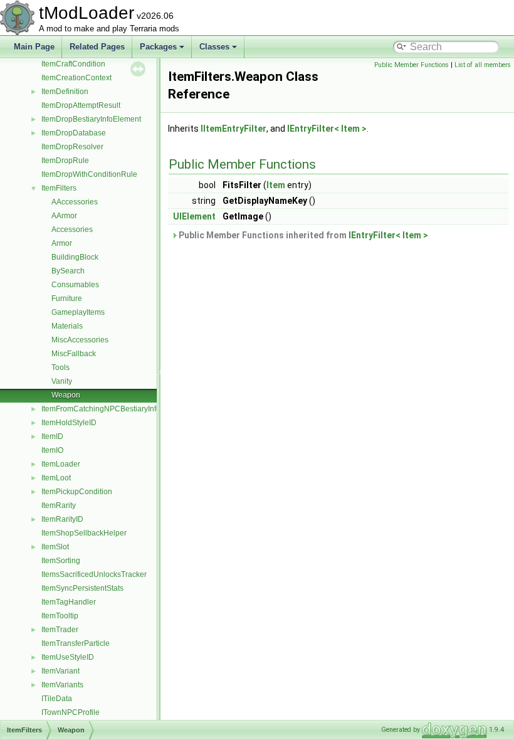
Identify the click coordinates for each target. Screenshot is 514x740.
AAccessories (74, 202)
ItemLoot (56, 477)
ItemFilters (58, 188)
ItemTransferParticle (75, 643)
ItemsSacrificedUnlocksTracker (94, 574)
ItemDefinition (64, 91)
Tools (60, 367)
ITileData (56, 698)
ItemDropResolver (72, 146)
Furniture (66, 298)
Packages (158, 46)
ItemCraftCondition (73, 64)
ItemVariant (60, 671)
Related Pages (97, 46)
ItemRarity (58, 505)
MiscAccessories (79, 340)
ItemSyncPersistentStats (82, 588)
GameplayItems (78, 312)
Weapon (65, 395)
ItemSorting (60, 560)
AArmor (64, 215)
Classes (214, 46)
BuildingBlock (74, 257)
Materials (67, 326)
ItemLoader (60, 464)
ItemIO (52, 450)
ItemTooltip (59, 615)
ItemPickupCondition (76, 491)
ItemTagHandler (68, 602)
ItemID (52, 436)
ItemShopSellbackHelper (84, 533)
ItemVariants (62, 684)
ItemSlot (55, 546)
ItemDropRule (65, 160)
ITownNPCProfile (70, 712)
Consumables (75, 284)
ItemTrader (59, 629)
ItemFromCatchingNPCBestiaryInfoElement (115, 408)
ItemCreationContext (76, 77)
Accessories (72, 229)
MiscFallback (73, 353)
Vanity (61, 381)
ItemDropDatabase (73, 133)
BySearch (68, 271)
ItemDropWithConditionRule (89, 174)
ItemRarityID (62, 519)
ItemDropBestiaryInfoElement (91, 119)
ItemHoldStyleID (69, 422)
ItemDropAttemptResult (80, 105)
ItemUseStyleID (67, 657)
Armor (61, 243)
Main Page (34, 46)
